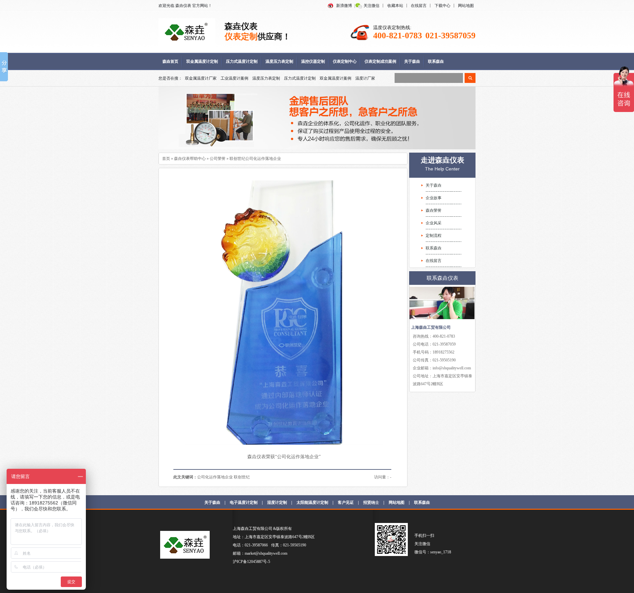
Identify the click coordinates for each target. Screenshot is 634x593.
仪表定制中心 (345, 61)
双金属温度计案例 (335, 78)
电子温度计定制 (244, 502)
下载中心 (442, 5)
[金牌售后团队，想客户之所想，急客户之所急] (317, 118)
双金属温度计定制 (202, 61)
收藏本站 (395, 5)
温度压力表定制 (279, 61)
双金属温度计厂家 (201, 78)
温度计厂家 (365, 78)
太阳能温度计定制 (312, 502)
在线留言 (419, 5)
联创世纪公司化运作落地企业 (255, 158)
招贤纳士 (371, 502)
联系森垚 (436, 61)
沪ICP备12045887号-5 (251, 561)
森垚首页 (170, 61)
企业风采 (433, 223)
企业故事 (433, 198)
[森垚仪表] (186, 47)
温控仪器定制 (313, 61)
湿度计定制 (277, 502)
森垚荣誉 (433, 210)
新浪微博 (344, 5)
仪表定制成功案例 (380, 61)
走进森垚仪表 (442, 160)
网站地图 (466, 5)
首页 (166, 158)
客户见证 (346, 502)
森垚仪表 (183, 5)
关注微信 (371, 5)
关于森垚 (412, 61)
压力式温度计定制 (242, 61)
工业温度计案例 (234, 78)
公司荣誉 (218, 158)
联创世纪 (242, 477)
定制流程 (433, 235)
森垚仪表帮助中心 (190, 158)
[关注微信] (391, 554)
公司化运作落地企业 (215, 477)
